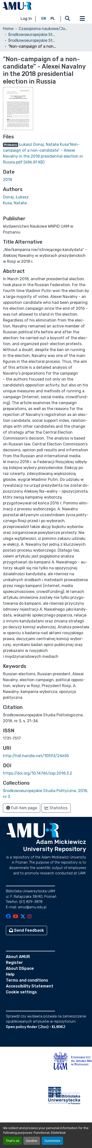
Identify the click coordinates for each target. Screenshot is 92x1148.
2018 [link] (7, 179)
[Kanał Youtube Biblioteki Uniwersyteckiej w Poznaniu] (15, 916)
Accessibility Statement (29, 986)
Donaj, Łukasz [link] (16, 197)
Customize (52, 1141)
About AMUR (18, 956)
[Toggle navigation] (82, 18)
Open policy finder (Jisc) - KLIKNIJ (35, 1027)
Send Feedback (28, 930)
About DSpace (20, 968)
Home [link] (8, 28)
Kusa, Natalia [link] (15, 203)
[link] (46, 153)
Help (10, 974)
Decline (31, 1141)
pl (53, 18)
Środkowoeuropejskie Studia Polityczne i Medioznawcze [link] (32, 34)
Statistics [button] (58, 808)
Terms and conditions (27, 980)
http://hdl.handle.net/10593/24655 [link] (36, 755)
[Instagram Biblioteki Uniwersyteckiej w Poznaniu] (29, 916)
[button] (17, 6)
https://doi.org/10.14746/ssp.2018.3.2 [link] (37, 773)
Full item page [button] (23, 808)
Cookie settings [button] (21, 992)
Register (14, 962)
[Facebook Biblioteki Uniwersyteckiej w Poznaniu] (8, 916)
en (43, 18)
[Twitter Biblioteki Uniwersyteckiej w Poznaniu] (22, 916)
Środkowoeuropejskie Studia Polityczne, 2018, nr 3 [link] (32, 40)
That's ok (12, 1141)
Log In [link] (26, 18)
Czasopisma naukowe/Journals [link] (43, 28)
